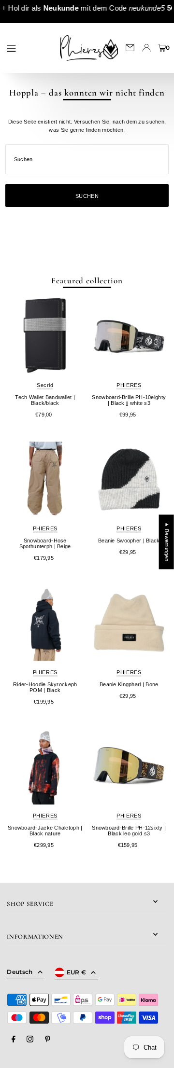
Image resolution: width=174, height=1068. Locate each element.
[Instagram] (30, 1039)
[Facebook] (13, 1039)
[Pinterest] (47, 1039)
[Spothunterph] (45, 480)
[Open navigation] (28, 47)
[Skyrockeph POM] (45, 623)
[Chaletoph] (45, 766)
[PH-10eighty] (129, 336)
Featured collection (86, 281)
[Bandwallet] (45, 336)
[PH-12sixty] (129, 766)
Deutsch (19, 971)
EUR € (77, 972)
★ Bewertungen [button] (167, 541)
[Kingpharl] (129, 623)
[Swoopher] (129, 480)
